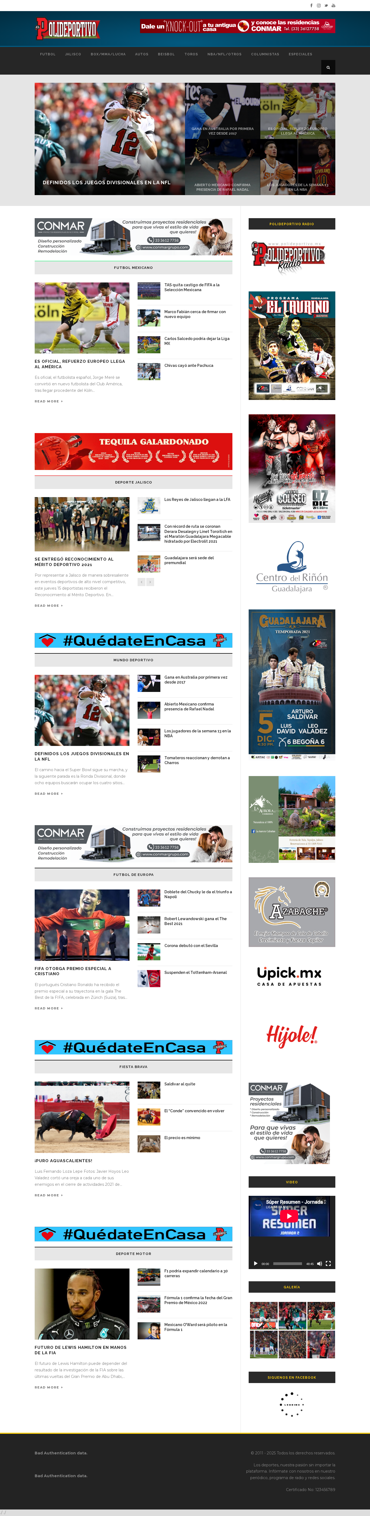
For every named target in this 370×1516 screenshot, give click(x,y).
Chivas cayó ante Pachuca (188, 365)
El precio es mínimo (182, 1138)
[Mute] (319, 1263)
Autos (141, 54)
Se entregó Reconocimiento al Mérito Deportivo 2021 (74, 562)
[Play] (255, 1263)
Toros (191, 54)
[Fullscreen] (328, 1263)
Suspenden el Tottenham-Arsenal (195, 972)
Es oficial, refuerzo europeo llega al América (297, 131)
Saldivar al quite (179, 1084)
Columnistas (265, 54)
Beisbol (166, 54)
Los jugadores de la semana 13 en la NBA (297, 187)
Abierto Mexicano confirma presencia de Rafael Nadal (222, 187)
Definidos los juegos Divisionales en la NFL (107, 182)
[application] (292, 1232)
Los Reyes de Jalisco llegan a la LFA (197, 499)
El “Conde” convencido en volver (194, 1111)
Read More (47, 401)
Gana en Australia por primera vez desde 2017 (223, 131)
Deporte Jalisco (133, 482)
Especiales (300, 54)
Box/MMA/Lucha (108, 54)
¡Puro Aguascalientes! (63, 1160)
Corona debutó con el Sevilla (191, 945)
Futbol (48, 54)
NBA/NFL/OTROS (224, 54)
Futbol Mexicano (133, 268)
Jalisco (73, 54)
